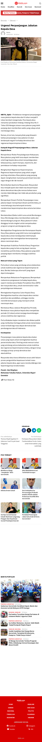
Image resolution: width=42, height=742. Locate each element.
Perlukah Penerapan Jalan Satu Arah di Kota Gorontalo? (30, 517)
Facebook (12, 726)
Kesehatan (11, 718)
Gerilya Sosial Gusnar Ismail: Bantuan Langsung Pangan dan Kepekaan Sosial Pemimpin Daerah (10, 518)
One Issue (30, 708)
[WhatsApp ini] (39, 430)
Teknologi (11, 714)
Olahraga (30, 714)
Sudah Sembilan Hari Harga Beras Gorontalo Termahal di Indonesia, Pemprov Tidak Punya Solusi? (21, 633)
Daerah (10, 708)
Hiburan (31, 718)
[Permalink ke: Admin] (3, 33)
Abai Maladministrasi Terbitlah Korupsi (30, 471)
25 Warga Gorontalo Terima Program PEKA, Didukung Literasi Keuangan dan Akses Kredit (24, 643)
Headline (17, 612)
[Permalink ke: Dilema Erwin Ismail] (10, 483)
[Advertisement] (21, 90)
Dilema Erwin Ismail (8, 490)
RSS (32, 729)
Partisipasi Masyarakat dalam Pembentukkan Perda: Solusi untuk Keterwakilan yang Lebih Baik (31, 441)
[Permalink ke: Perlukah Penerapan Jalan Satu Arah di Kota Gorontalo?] (31, 507)
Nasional (18, 629)
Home (11, 704)
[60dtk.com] (21, 3)
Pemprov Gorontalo (7, 604)
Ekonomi (11, 612)
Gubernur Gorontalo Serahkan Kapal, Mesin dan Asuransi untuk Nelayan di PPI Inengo (19, 607)
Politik (31, 711)
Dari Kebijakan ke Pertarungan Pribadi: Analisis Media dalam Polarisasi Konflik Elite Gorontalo (30, 494)
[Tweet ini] (29, 430)
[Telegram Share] (34, 430)
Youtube (12, 729)
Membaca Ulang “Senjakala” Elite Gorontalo (7, 472)
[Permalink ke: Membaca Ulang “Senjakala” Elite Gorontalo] (10, 463)
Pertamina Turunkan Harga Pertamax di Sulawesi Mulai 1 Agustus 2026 (24, 615)
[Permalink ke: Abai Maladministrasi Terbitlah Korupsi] (31, 463)
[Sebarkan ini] (24, 430)
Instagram (32, 726)
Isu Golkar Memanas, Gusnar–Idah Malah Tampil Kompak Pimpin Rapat (24, 624)
